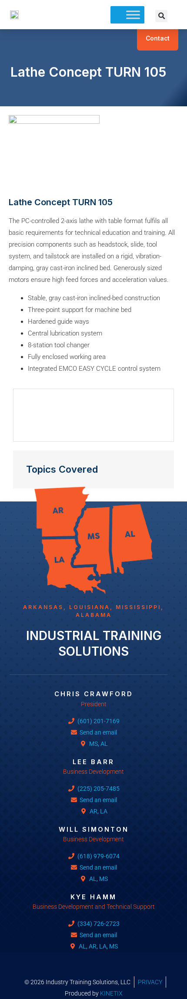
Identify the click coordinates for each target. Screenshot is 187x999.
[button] (161, 16)
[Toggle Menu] (133, 14)
